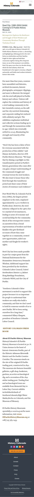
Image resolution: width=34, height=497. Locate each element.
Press (16, 470)
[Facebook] (11, 447)
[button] (30, 5)
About (16, 457)
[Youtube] (23, 447)
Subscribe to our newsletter (17, 451)
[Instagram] (14, 447)
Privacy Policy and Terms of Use (11, 488)
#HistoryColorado (26, 488)
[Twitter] (17, 447)
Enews (17, 478)
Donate (15, 461)
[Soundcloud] (20, 447)
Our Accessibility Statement (17, 492)
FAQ (15, 474)
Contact (15, 466)
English (23, 1)
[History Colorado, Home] (11, 4)
